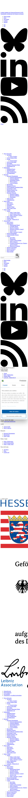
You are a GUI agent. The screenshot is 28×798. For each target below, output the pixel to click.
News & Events (8, 698)
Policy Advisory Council (16, 759)
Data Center (7, 745)
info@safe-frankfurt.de (9, 421)
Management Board (15, 769)
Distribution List (11, 710)
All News (9, 699)
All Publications (11, 717)
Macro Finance (13, 726)
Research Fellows (14, 738)
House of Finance (11, 793)
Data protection (11, 406)
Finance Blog (7, 376)
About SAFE (7, 765)
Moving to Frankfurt (15, 790)
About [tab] (23, 385)
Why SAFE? (10, 766)
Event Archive (13, 705)
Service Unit (13, 775)
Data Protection (7, 692)
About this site (7, 691)
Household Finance (15, 724)
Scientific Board (14, 770)
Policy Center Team (15, 756)
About (5, 373)
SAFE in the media (11, 706)
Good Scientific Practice (13, 779)
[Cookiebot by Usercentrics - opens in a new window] (19, 381)
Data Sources (10, 748)
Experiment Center (11, 733)
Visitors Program (11, 735)
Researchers (10, 728)
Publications (7, 712)
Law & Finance (14, 727)
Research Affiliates (14, 740)
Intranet (5, 22)
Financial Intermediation (16, 721)
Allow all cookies (14, 411)
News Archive (13, 701)
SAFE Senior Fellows (15, 758)
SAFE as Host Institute (15, 784)
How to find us (10, 794)
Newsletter (6, 19)
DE (4, 26)
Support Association (12, 791)
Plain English (7, 16)
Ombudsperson (10, 744)
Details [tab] (14, 385)
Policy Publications (8, 374)
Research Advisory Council (16, 773)
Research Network (11, 737)
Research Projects (11, 730)
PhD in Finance (14, 786)
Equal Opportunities (12, 777)
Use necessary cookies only (14, 416)
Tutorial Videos (10, 751)
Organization (10, 768)
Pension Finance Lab (12, 734)
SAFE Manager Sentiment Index (15, 731)
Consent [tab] (5, 385)
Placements (12, 741)
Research (6, 719)
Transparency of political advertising (13, 695)
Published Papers (11, 713)
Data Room (10, 747)
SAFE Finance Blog (12, 702)
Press (5, 18)
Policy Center (7, 754)
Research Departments (12, 720)
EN (4, 24)
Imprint (4, 406)
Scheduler (9, 749)
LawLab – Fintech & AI (10, 377)
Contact (6, 20)
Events (8, 703)
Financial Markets (14, 723)
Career (8, 780)
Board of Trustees (14, 772)
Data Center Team (11, 752)
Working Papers (11, 715)
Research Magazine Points (13, 709)
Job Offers (12, 782)
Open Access (10, 742)
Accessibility (7, 694)
